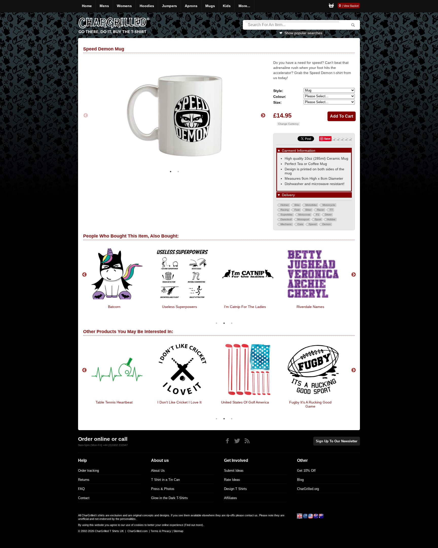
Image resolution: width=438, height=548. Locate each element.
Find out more (193, 524)
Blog (300, 480)
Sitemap (178, 531)
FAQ (81, 489)
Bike (297, 205)
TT (331, 209)
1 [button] (170, 171)
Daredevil (286, 219)
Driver (328, 214)
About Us (158, 470)
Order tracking (88, 470)
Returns (83, 480)
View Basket (351, 5)
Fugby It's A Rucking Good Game (310, 404)
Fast (297, 209)
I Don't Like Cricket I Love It (179, 402)
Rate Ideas (232, 480)
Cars (300, 224)
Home (87, 6)
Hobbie (331, 219)
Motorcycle (329, 205)
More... (244, 6)
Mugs (210, 6)
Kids (227, 6)
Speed (313, 224)
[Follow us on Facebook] (227, 441)
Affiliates (230, 498)
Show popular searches (303, 33)
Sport (318, 219)
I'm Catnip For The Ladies (245, 307)
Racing (285, 209)
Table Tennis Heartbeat (114, 402)
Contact (83, 498)
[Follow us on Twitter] (237, 441)
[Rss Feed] (247, 441)
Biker (308, 209)
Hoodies (147, 6)
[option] (174, 115)
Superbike (287, 214)
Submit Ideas (234, 470)
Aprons (191, 6)
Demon (326, 224)
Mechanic (286, 224)
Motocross (304, 214)
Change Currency (288, 123)
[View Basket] (331, 6)
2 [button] (178, 171)
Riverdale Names (310, 307)
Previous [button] (85, 115)
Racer (320, 209)
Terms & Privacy (161, 531)
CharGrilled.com (137, 531)
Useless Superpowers (179, 307)
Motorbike (311, 205)
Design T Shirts (235, 489)
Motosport (303, 219)
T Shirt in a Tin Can (165, 480)
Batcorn (114, 307)
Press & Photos (162, 489)
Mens (104, 6)
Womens (124, 6)
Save (327, 138)
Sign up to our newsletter (336, 441)
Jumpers (169, 6)
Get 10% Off (306, 470)
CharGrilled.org (308, 489)
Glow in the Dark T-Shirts (169, 498)
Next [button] (263, 115)
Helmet (285, 205)
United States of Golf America (245, 402)
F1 (317, 214)
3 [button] (231, 323)
